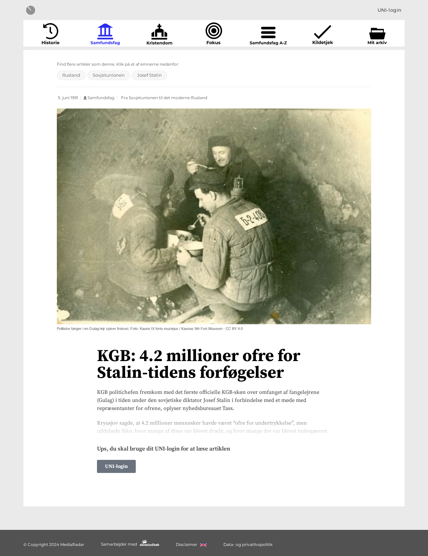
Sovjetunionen (109, 75)
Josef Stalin (149, 75)
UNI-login (390, 10)
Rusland (71, 75)
